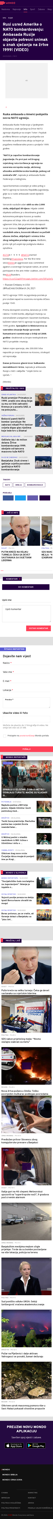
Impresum (5, 1498)
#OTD (6, 254)
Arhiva (31, 1503)
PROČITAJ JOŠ (13, 941)
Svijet (10, 18)
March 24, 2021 (27, 288)
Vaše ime (8, 672)
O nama (4, 1493)
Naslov (7, 663)
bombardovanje (35, 485)
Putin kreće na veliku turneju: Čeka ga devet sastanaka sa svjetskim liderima (16, 556)
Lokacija (8, 690)
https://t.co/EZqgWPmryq (15, 278)
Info (4, 18)
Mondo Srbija (10, 1475)
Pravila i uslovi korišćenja (40, 1508)
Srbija (18, 485)
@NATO (25, 254)
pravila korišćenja (27, 736)
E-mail (7, 681)
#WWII (11, 262)
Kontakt (32, 1498)
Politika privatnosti (10, 1508)
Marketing (32, 1493)
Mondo (6, 1470)
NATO (7, 485)
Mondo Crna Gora (12, 1480)
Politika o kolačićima (11, 1503)
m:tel (10, 1515)
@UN (8, 274)
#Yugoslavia (17, 258)
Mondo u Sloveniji (16, 873)
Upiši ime (7, 600)
